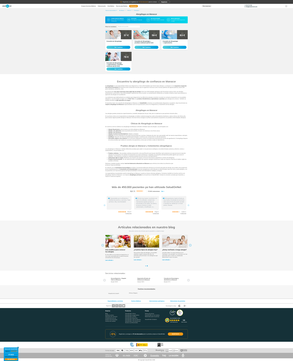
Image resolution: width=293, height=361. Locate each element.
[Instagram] (120, 305)
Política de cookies (110, 321)
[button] (104, 205)
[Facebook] (113, 305)
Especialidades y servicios (115, 301)
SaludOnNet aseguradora (132, 315)
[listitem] (118, 40)
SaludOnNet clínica (130, 313)
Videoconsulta (102, 6)
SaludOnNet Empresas (131, 318)
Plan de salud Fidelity (121, 6)
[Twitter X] (116, 305)
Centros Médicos (136, 301)
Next (190, 245)
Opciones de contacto (111, 316)
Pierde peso (133, 6)
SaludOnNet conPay (130, 316)
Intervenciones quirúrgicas (157, 301)
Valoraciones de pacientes (177, 301)
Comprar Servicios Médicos (88, 6)
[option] (146, 205)
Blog (106, 313)
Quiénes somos (109, 315)
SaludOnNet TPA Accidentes (133, 319)
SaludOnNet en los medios (152, 315)
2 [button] (147, 218)
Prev (102, 245)
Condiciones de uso (110, 318)
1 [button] (145, 218)
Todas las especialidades (110, 10)
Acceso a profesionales (131, 322)
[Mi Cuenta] (286, 6)
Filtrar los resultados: (110, 26)
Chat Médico (110, 6)
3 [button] (149, 218)
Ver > (162, 191)
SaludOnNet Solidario (151, 319)
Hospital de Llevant (113, 293)
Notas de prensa (149, 313)
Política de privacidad (111, 319)
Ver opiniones (11, 359)
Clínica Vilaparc (133, 293)
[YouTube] (123, 305)
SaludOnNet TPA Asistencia (132, 321)
